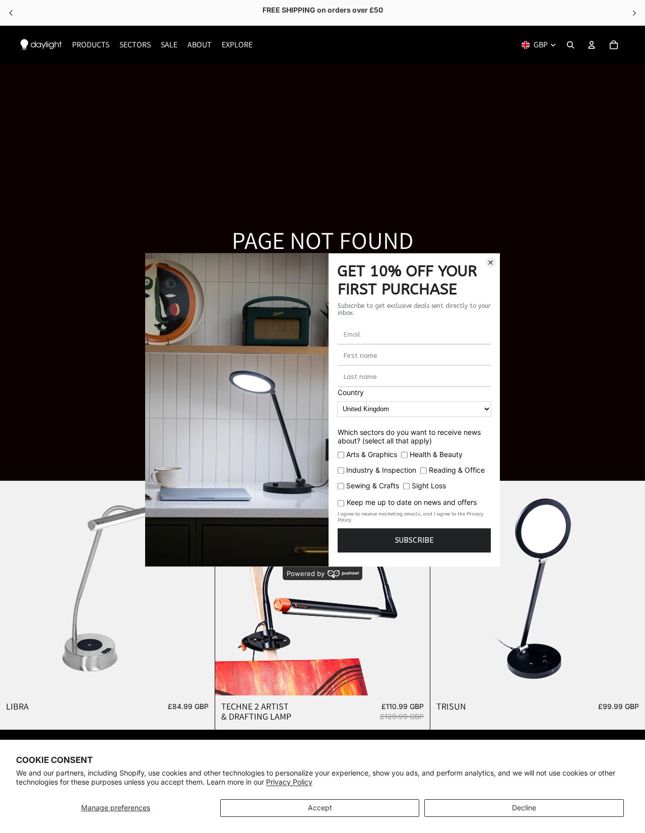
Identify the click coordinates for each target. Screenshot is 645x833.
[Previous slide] (15, 588)
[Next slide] (199, 588)
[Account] (591, 45)
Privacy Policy (289, 782)
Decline (524, 807)
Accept (320, 807)
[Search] (570, 45)
